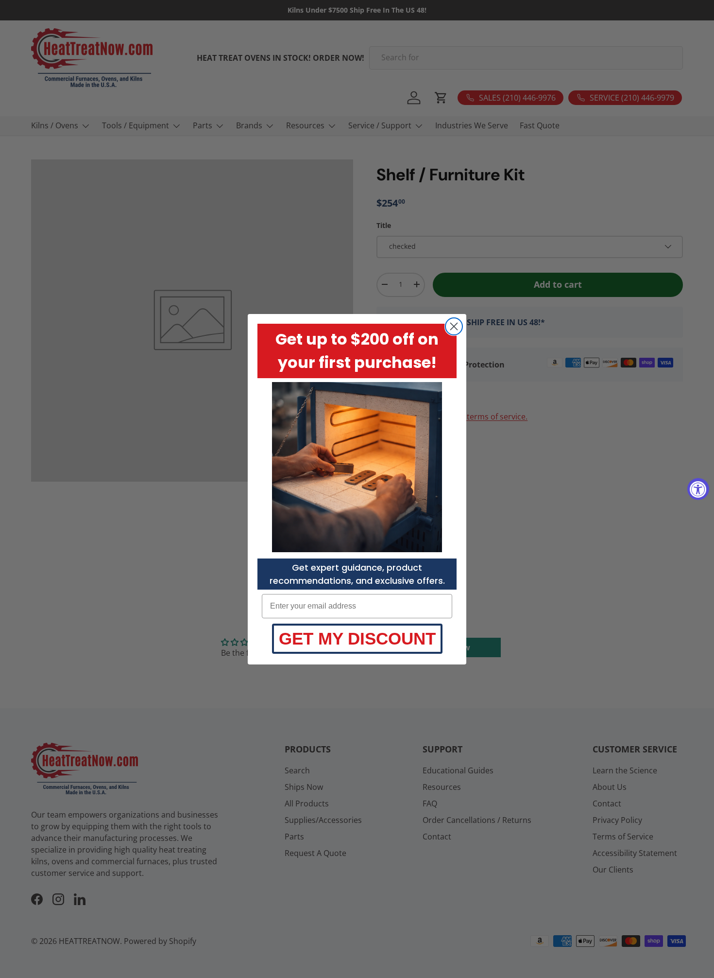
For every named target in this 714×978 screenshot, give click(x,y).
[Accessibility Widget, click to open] (698, 489)
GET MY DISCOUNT (357, 638)
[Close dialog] (453, 326)
